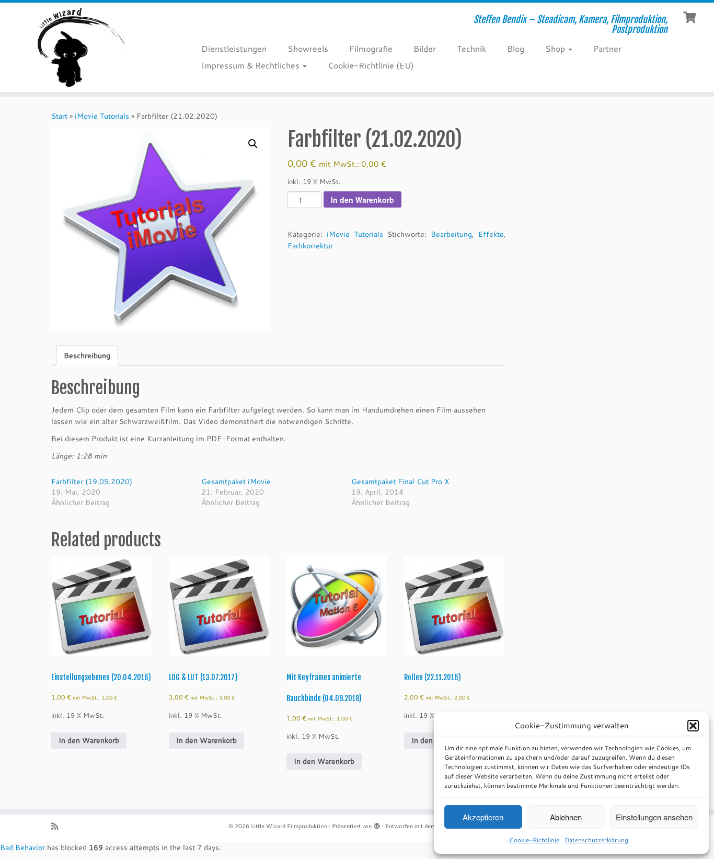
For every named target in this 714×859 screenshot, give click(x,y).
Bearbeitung (451, 234)
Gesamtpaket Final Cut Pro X (400, 481)
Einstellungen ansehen (654, 816)
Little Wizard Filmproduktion (289, 826)
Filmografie (371, 48)
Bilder (424, 48)
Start (59, 116)
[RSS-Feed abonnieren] (58, 826)
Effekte (491, 234)
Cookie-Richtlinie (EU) (371, 65)
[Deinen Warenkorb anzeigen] (690, 16)
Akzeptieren (483, 816)
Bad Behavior (22, 847)
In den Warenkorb (362, 199)
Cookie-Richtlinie (534, 839)
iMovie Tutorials (102, 116)
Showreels (307, 48)
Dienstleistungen (234, 48)
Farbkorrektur (310, 245)
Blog (515, 48)
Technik (471, 48)
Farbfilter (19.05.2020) (91, 481)
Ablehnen (566, 816)
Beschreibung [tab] (87, 355)
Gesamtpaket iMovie (236, 481)
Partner (607, 48)
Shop (556, 48)
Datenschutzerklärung (596, 839)
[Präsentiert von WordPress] (377, 824)
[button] (693, 725)
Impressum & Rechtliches (251, 65)
